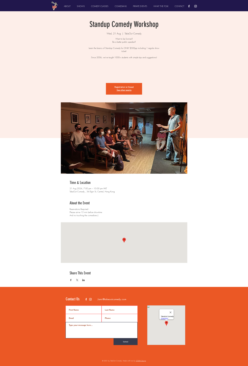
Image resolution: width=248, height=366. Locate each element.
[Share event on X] (77, 280)
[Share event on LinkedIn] (83, 280)
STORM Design (141, 361)
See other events (124, 90)
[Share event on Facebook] (71, 280)
